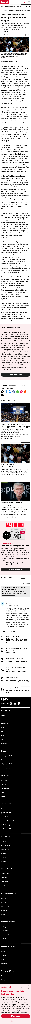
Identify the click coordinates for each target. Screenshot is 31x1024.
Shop (2, 959)
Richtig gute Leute (6, 760)
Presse (3, 796)
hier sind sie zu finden (8, 595)
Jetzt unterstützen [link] (15, 375)
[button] (29, 2)
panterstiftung (5, 825)
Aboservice (4, 980)
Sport (2, 731)
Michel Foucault (6, 768)
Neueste (23, 578)
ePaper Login (5, 984)
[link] (10, 7)
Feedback (4, 976)
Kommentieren (13, 385)
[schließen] (28, 987)
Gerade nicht (22, 987)
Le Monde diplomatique (8, 935)
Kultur (3, 727)
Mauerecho (4, 853)
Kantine (3, 955)
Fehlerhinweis (21, 385)
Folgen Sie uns (5, 703)
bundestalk (4, 841)
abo (2, 809)
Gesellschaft (5, 723)
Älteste (28, 578)
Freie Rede (4, 857)
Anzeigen (4, 963)
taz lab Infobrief (6, 886)
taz (5, 699)
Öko (2, 719)
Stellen (3, 792)
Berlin (3, 735)
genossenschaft (6, 813)
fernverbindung (5, 845)
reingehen (4, 861)
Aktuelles (4, 780)
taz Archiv (4, 939)
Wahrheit (4, 743)
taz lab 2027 (4, 914)
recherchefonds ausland (8, 821)
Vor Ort (3, 902)
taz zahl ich (4, 817)
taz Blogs (4, 927)
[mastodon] (11, 704)
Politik (3, 715)
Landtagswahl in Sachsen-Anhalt (11, 756)
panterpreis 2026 (6, 829)
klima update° (5, 849)
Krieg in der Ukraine (7, 764)
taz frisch (4, 878)
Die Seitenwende (6, 788)
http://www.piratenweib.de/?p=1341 (17, 623)
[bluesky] (15, 704)
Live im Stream (5, 906)
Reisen (3, 951)
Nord (2, 739)
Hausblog (4, 784)
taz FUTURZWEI (6, 931)
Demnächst (4, 898)
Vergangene (5, 910)
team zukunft (5, 873)
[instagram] (19, 704)
